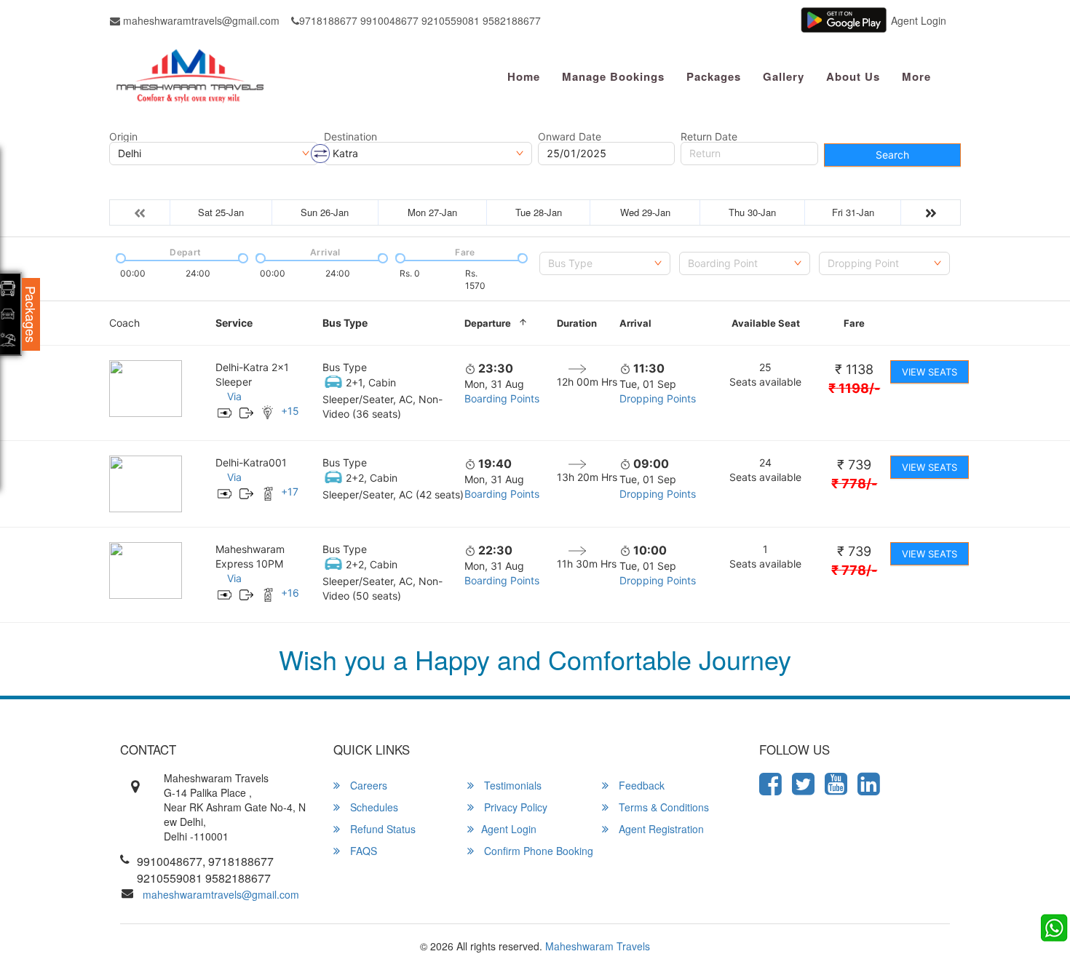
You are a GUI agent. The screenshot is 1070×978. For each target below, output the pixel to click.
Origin (123, 137)
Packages (713, 76)
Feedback (640, 785)
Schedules (372, 807)
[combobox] (605, 263)
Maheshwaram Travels (597, 946)
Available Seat (766, 323)
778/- (854, 483)
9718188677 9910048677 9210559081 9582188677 (420, 20)
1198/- (854, 388)
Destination (350, 137)
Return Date (709, 137)
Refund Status (381, 829)
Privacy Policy (514, 807)
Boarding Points (501, 398)
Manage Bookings (613, 76)
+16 (290, 593)
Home (523, 76)
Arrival (635, 323)
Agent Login (918, 20)
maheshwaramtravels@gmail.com (200, 20)
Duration (577, 323)
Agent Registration (660, 829)
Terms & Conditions (662, 807)
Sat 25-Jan (221, 212)
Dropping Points (657, 398)
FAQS (362, 850)
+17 (289, 491)
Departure (487, 323)
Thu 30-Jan (752, 212)
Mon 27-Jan (432, 212)
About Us (853, 76)
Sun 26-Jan (325, 212)
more (916, 76)
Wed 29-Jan (645, 212)
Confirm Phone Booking (537, 850)
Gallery (783, 76)
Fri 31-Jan (853, 212)
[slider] (119, 257)
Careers (367, 785)
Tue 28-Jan (538, 212)
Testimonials (511, 785)
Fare (854, 323)
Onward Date (569, 137)
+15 (290, 411)
